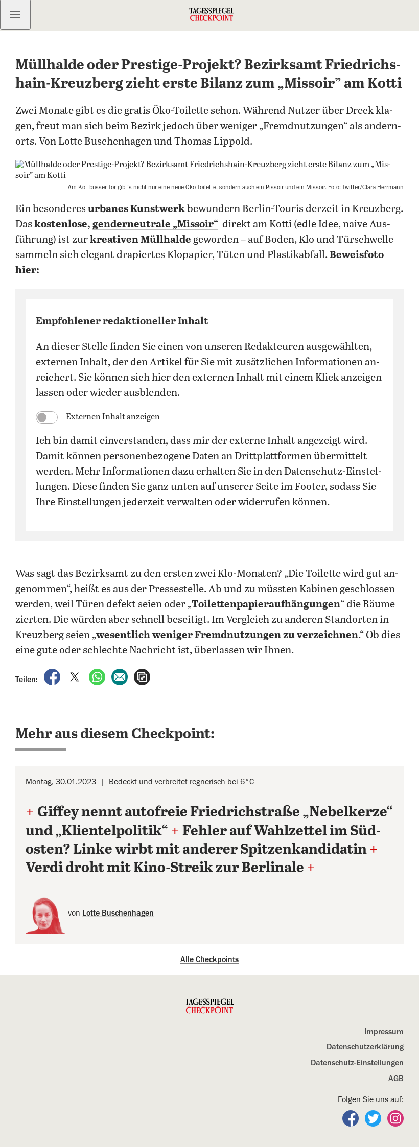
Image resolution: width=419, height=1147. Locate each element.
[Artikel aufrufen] (142, 676)
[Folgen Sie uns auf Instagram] (395, 1118)
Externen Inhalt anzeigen (113, 417)
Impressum (384, 1031)
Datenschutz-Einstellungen (357, 1063)
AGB (396, 1078)
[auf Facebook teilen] (53, 676)
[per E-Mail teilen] (120, 676)
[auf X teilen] (75, 676)
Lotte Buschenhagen (118, 913)
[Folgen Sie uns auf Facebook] (351, 1118)
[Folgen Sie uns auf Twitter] (374, 1118)
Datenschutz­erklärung (365, 1047)
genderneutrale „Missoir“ (155, 224)
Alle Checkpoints (209, 959)
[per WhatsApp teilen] (98, 676)
